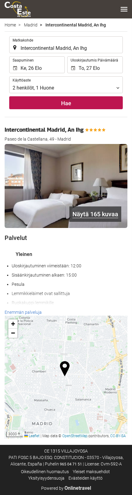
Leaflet (34, 436)
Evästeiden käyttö (85, 478)
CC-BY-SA (118, 436)
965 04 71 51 (71, 464)
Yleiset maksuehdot (91, 471)
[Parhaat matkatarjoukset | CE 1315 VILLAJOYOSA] (18, 9)
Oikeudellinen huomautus (45, 471)
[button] (124, 9)
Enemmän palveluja (23, 312)
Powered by (66, 488)
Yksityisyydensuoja (46, 478)
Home (10, 24)
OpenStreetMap (74, 436)
